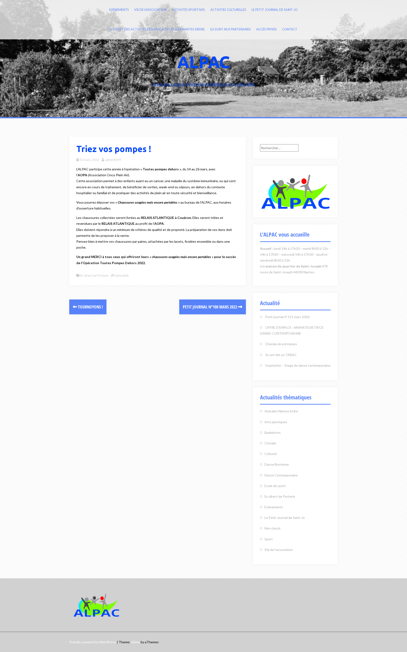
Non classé (273, 528)
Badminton (273, 433)
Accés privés (266, 29)
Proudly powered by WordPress (92, 642)
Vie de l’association (150, 10)
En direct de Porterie (94, 275)
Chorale (270, 443)
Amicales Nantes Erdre (281, 411)
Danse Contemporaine (281, 475)
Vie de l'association (279, 550)
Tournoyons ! (90, 307)
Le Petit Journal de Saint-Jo (275, 10)
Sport (269, 539)
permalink (121, 275)
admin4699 (113, 160)
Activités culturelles (228, 10)
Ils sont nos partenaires (230, 29)
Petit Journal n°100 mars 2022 (210, 307)
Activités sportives (188, 10)
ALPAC (203, 62)
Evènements (119, 10)
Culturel (271, 454)
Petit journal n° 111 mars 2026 (287, 317)
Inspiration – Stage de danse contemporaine (297, 365)
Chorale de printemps (281, 344)
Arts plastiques (276, 422)
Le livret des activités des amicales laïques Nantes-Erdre (157, 29)
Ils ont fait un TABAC (281, 355)
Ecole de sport (275, 486)
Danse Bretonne (277, 464)
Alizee (135, 642)
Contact (289, 29)
